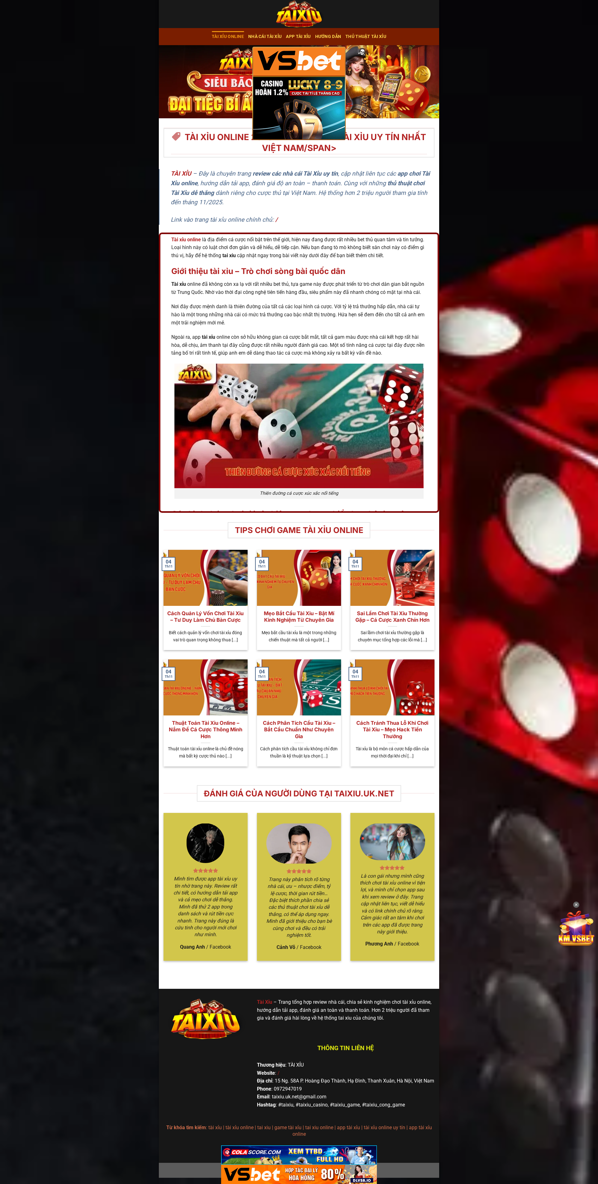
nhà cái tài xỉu (265, 36)
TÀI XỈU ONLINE (228, 36)
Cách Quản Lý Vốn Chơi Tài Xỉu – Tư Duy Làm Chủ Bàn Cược (205, 616)
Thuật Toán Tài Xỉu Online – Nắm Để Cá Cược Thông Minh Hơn (205, 729)
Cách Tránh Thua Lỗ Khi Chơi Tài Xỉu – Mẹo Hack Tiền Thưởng (392, 729)
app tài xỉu (298, 36)
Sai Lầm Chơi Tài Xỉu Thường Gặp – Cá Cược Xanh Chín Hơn (392, 616)
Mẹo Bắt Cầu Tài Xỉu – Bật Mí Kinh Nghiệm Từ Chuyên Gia (299, 616)
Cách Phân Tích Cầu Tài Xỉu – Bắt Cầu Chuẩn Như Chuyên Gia (299, 729)
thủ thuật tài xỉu (365, 36)
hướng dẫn (328, 36)
